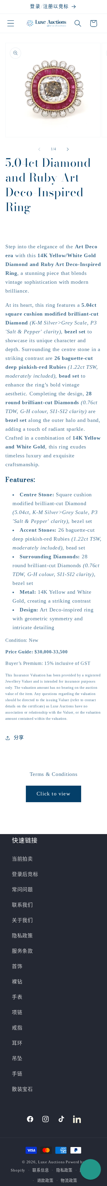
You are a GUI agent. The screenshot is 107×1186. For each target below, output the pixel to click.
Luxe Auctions (51, 1162)
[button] (11, 23)
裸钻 (17, 982)
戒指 (17, 1028)
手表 (17, 997)
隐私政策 (22, 936)
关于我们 (22, 920)
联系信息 (40, 1170)
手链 (17, 1074)
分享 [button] (19, 737)
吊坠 (17, 1058)
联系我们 (22, 905)
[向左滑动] (39, 149)
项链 (17, 1012)
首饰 (17, 966)
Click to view (53, 794)
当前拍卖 (22, 859)
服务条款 (22, 951)
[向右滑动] (67, 149)
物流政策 (69, 1180)
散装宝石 (22, 1089)
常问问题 (22, 890)
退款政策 (45, 1180)
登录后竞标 (25, 874)
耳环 (17, 1043)
